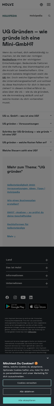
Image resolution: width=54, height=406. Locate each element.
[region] (27, 380)
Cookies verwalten (27, 383)
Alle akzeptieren (26, 400)
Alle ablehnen (27, 391)
